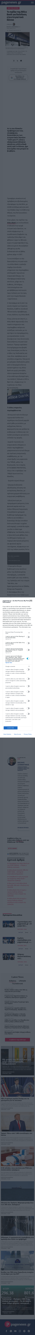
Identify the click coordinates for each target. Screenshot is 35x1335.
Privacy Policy (28, 734)
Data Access (17, 734)
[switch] (28, 637)
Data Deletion (7, 734)
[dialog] (17, 667)
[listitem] (17, 632)
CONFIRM (10, 728)
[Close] (31, 601)
